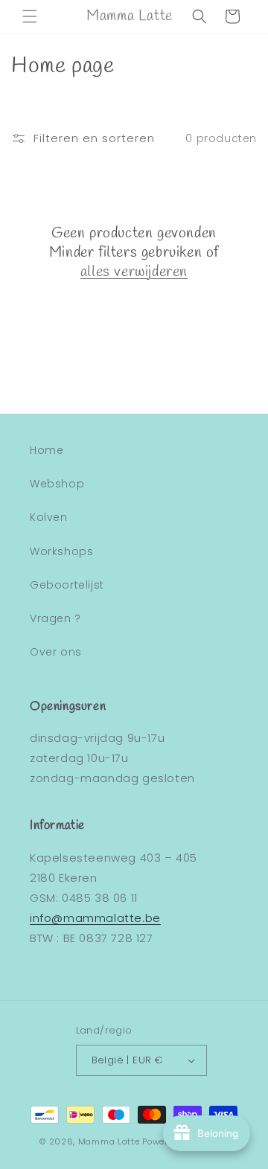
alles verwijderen (134, 272)
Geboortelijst (67, 584)
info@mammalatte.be (95, 918)
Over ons (56, 651)
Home (46, 450)
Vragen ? (55, 618)
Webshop (57, 483)
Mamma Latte (109, 1141)
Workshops (61, 551)
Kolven (49, 517)
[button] (29, 16)
